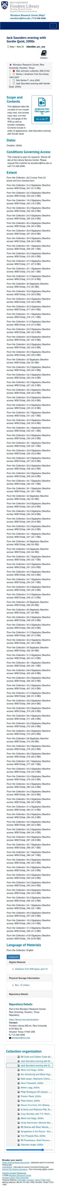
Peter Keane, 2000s (30, 1100)
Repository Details (18, 994)
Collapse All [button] (13, 957)
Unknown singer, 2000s (32, 1144)
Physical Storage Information (24, 978)
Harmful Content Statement (14, 1173)
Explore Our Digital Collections (15, 1169)
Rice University (22, 1177)
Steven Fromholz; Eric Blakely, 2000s (38, 1105)
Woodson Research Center (24, 15)
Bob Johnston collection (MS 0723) (33, 70)
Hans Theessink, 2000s (32, 1083)
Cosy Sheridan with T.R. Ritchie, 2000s (39, 1113)
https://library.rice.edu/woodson (24, 1019)
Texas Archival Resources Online (15, 1162)
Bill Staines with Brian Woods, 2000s (38, 1126)
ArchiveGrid (7, 1167)
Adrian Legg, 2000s (30, 1087)
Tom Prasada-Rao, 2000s (33, 1135)
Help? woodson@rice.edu (27, 17)
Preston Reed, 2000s (31, 1096)
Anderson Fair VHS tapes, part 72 (31, 968)
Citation (44, 57)
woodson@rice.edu (21, 1037)
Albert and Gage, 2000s (32, 1069)
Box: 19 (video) (22, 984)
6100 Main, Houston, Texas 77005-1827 (33, 1180)
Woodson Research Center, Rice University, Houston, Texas (26, 66)
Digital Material (17, 962)
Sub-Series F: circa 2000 (28, 80)
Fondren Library (8, 1177)
